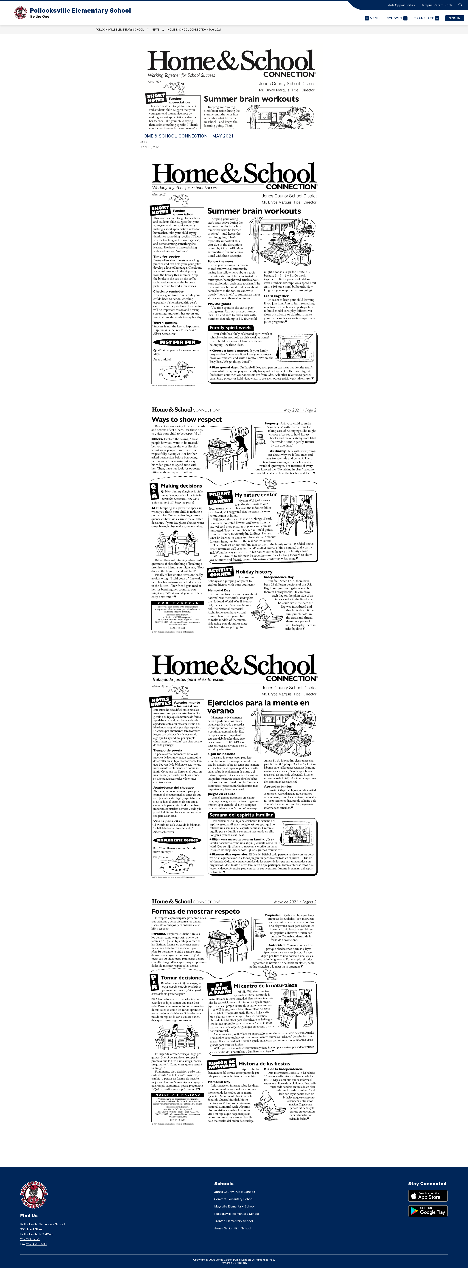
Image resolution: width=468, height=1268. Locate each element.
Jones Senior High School (232, 1228)
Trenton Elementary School (233, 1221)
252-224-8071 (30, 1239)
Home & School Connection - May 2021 (194, 29)
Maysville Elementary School (234, 1206)
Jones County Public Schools (235, 1192)
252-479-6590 (36, 1244)
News (155, 29)
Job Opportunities (401, 5)
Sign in (455, 18)
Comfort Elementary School (233, 1199)
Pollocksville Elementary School (120, 29)
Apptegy (242, 1262)
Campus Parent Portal (437, 5)
